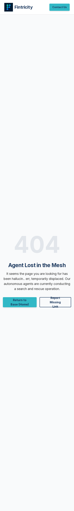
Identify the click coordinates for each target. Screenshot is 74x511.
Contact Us (59, 7)
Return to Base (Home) (20, 302)
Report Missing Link (55, 302)
